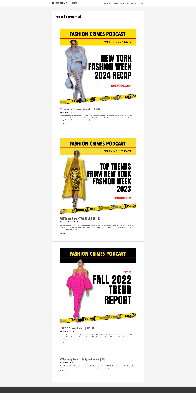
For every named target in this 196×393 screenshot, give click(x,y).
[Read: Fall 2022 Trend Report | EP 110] (98, 286)
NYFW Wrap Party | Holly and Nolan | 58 (82, 359)
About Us (133, 3)
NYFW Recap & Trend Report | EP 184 (80, 109)
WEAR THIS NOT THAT (64, 3)
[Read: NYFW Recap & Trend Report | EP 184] (98, 67)
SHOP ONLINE (107, 3)
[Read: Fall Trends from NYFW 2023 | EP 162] (98, 176)
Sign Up (141, 3)
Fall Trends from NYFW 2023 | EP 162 (80, 218)
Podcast (116, 3)
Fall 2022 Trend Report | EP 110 (77, 328)
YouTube (122, 3)
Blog (128, 3)
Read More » (63, 123)
